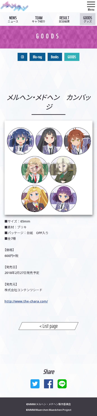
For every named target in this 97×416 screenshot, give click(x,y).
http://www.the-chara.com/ (26, 301)
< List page (48, 326)
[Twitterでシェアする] (34, 383)
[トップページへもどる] (14, 9)
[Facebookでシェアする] (48, 383)
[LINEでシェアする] (62, 383)
